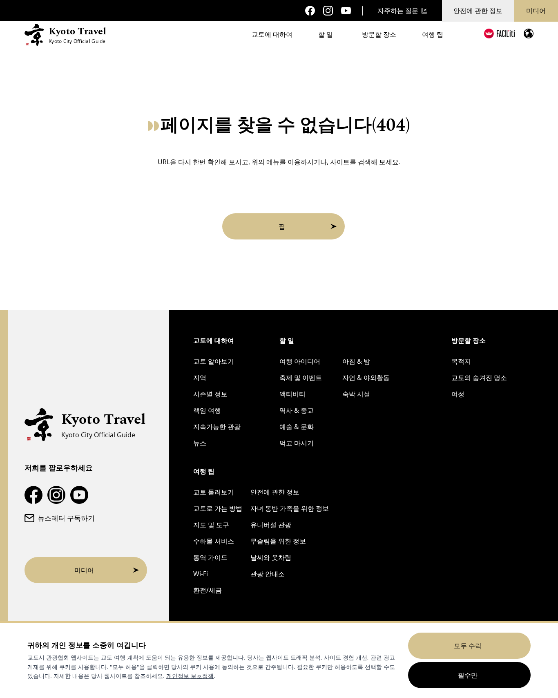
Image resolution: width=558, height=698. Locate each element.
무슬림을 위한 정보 (278, 541)
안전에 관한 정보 (477, 10)
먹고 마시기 (296, 442)
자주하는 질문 (397, 10)
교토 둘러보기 (213, 492)
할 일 (325, 34)
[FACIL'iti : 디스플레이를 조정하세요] (499, 33)
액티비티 (292, 393)
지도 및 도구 (211, 524)
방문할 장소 (379, 34)
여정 (457, 393)
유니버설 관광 (270, 524)
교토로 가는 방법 (217, 508)
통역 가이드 (210, 557)
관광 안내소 (267, 573)
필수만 (468, 675)
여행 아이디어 (299, 361)
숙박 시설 (356, 393)
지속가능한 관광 (217, 426)
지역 (199, 377)
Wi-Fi (200, 573)
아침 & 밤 (356, 361)
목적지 (461, 361)
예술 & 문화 (296, 426)
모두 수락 (468, 645)
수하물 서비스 (213, 541)
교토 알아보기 (213, 361)
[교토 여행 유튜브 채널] (346, 11)
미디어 (536, 10)
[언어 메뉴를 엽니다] (528, 33)
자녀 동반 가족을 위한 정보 (289, 508)
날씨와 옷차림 (270, 557)
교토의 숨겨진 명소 (479, 377)
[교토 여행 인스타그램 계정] (328, 11)
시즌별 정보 (210, 393)
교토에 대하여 (272, 34)
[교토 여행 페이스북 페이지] (310, 11)
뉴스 (199, 442)
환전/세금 (207, 590)
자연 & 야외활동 (366, 377)
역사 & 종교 (296, 410)
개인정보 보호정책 (190, 676)
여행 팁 (432, 34)
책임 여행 (207, 410)
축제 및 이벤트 (300, 377)
